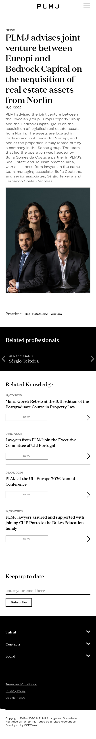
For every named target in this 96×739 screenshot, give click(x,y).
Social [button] (10, 655)
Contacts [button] (13, 643)
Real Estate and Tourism (43, 313)
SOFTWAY (31, 725)
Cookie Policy (15, 697)
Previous (3, 358)
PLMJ (48, 3)
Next (92, 358)
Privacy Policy (15, 691)
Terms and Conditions (21, 684)
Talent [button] (11, 631)
